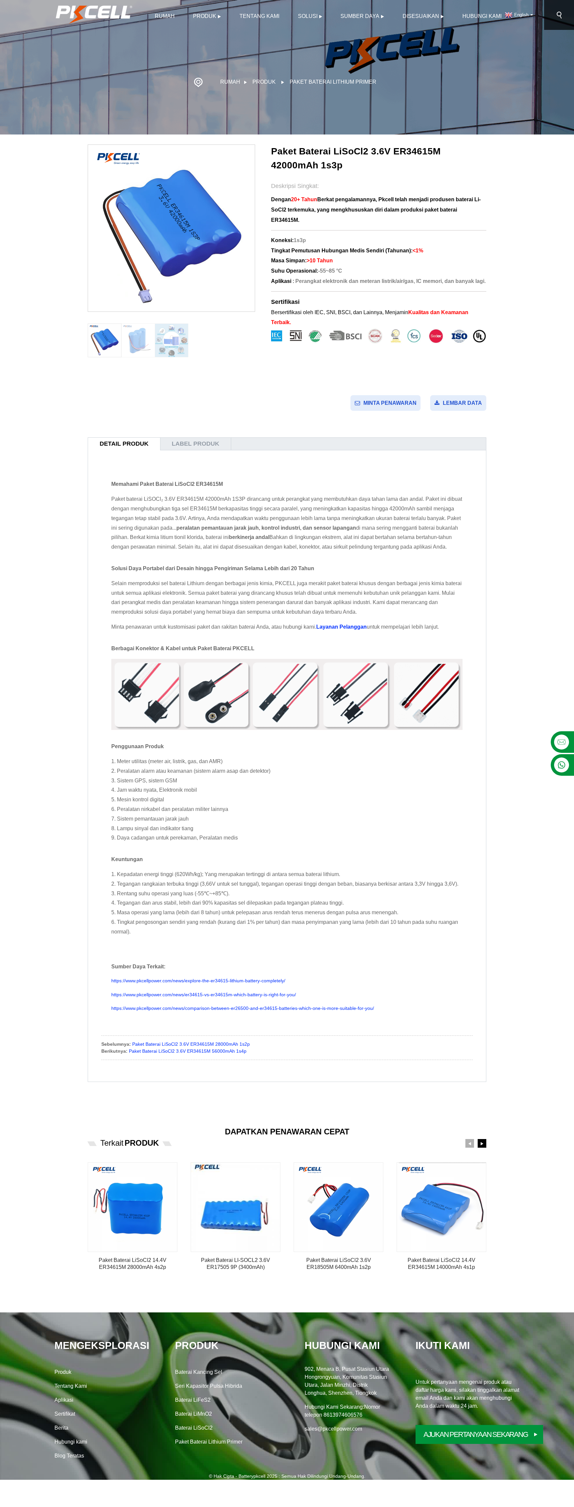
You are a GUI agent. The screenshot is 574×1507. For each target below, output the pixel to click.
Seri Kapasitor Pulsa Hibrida (208, 1386)
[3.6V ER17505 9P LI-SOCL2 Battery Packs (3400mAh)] (235, 1207)
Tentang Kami (259, 16)
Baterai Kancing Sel (198, 1372)
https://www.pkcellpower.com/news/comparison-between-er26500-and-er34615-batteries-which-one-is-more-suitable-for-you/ (242, 1008)
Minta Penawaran (390, 403)
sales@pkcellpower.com (333, 1429)
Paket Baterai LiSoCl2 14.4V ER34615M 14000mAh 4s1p (441, 1263)
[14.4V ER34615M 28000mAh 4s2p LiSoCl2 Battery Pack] (132, 1207)
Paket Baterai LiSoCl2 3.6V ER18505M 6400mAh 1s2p (338, 1263)
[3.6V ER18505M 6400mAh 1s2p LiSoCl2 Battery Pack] (338, 1207)
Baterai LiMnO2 (193, 1414)
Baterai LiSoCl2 (194, 1428)
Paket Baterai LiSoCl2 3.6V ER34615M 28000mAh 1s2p (191, 1044)
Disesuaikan (421, 16)
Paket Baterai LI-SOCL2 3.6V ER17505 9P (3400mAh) (235, 1263)
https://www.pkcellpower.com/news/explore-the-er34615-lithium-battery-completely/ (198, 980)
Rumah (165, 16)
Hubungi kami (482, 16)
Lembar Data (462, 403)
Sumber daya (359, 16)
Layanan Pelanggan (341, 627)
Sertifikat (64, 1414)
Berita (61, 1428)
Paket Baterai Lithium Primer (333, 82)
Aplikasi (63, 1400)
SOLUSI (308, 16)
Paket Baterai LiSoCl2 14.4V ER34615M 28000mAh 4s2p (132, 1263)
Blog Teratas (69, 1456)
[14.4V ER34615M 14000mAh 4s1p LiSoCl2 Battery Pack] (441, 1207)
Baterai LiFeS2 (193, 1400)
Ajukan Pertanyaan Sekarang (476, 1434)
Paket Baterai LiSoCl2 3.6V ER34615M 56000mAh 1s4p (187, 1051)
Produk (204, 16)
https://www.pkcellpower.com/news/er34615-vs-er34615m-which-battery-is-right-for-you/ (203, 994)
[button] (469, 1143)
